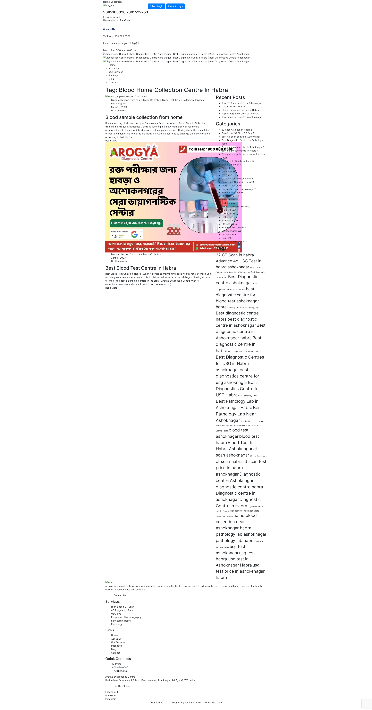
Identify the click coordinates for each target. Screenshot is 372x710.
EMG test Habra (231, 199)
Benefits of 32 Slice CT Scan (238, 133)
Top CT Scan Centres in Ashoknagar (242, 103)
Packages (114, 75)
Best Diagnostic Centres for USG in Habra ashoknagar (240, 363)
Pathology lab (118, 103)
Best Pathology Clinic (247, 396)
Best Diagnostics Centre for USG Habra (238, 388)
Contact (113, 82)
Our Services (116, 71)
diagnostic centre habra (239, 486)
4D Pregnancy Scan (122, 610)
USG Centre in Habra (233, 106)
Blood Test (168, 100)
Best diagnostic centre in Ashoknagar (243, 147)
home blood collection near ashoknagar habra (236, 521)
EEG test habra (230, 196)
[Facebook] (149, 1)
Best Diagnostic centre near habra (243, 351)
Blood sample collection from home (144, 117)
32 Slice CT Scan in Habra (237, 129)
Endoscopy (228, 203)
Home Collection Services (189, 100)
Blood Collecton (152, 100)
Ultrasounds (229, 234)
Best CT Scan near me (242, 272)
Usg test (227, 237)
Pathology (228, 217)
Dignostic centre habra (224, 516)
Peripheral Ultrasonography (126, 617)
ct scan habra (229, 461)
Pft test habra (230, 224)
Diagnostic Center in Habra (238, 182)
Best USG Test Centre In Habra (233, 426)
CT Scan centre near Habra (237, 178)
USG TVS (116, 613)
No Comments (119, 110)
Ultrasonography (232, 230)
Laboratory (228, 213)
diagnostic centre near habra (244, 510)
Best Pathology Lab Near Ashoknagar (239, 414)
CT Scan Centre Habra (258, 456)
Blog (111, 78)
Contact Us (109, 29)
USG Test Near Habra (234, 241)
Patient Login (175, 6)
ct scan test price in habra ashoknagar (241, 468)
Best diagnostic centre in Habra (240, 150)
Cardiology (228, 171)
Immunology (229, 210)
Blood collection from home (126, 100)
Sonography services (234, 227)
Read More (111, 140)
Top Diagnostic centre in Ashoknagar (242, 117)
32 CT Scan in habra (235, 255)
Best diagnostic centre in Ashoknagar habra (240, 331)
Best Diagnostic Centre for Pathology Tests (243, 308)
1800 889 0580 (121, 36)
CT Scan (227, 175)
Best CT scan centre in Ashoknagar (242, 136)
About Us (114, 68)
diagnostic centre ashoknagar (239, 189)
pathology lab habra (235, 540)
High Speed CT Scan (122, 606)
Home (112, 64)
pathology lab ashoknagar (241, 534)
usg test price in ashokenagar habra (240, 571)
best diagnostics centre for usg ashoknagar (237, 376)
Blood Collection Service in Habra (240, 110)
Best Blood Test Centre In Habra (140, 268)
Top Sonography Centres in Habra (240, 113)
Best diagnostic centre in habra (238, 344)
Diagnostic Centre (233, 185)
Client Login (156, 6)
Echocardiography (232, 192)
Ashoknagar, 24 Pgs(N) (127, 43)
